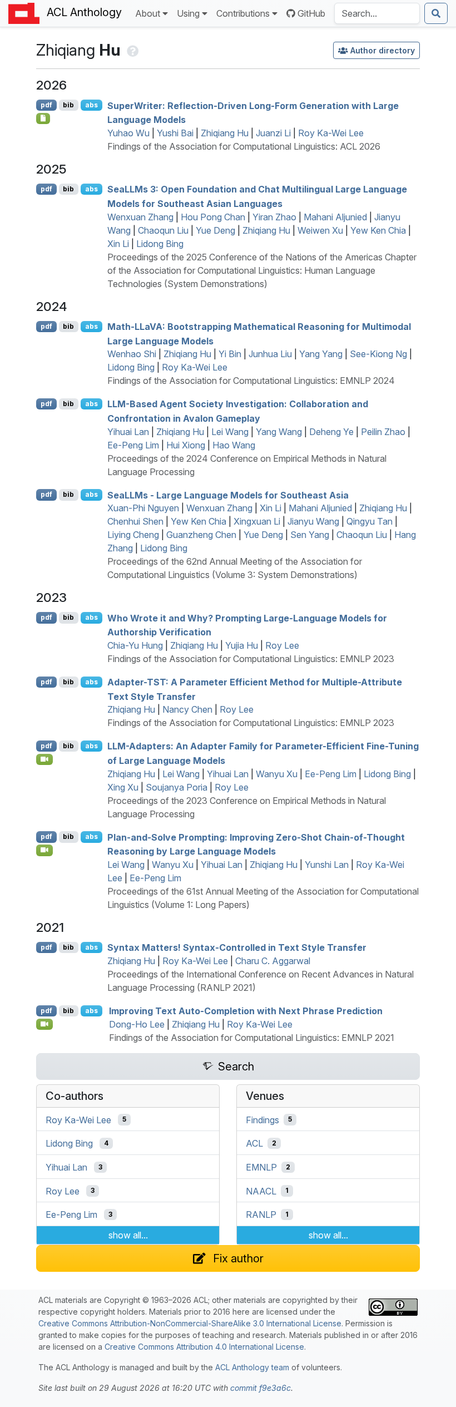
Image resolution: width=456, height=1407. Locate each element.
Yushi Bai (175, 133)
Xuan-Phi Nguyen (143, 508)
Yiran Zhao (274, 217)
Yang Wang (279, 431)
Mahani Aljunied (335, 217)
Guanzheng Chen (201, 534)
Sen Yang (309, 534)
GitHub (311, 13)
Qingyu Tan (369, 521)
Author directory (382, 50)
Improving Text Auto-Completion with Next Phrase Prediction (246, 1010)
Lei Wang (230, 431)
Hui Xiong (185, 445)
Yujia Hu (241, 645)
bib (68, 105)
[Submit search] (436, 13)
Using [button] (188, 13)
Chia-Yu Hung (135, 645)
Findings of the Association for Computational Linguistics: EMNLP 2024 (251, 380)
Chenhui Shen (135, 521)
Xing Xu (122, 787)
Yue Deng (215, 230)
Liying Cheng (133, 534)
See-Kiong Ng (378, 353)
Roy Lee (282, 645)
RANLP (261, 1214)
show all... (128, 1235)
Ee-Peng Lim (133, 445)
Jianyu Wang (313, 521)
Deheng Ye (331, 431)
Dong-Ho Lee (137, 1024)
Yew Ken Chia (378, 230)
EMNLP (261, 1167)
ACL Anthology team (252, 1367)
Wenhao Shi (131, 353)
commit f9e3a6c (260, 1388)
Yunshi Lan (327, 864)
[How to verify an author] (131, 50)
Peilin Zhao (383, 431)
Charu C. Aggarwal (272, 960)
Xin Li (118, 243)
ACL (254, 1143)
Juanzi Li (273, 133)
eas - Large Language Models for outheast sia (228, 494)
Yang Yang (321, 353)
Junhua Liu (270, 353)
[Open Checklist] (43, 118)
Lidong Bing (160, 243)
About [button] (147, 13)
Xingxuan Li (257, 521)
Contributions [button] (243, 13)
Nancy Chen (187, 709)
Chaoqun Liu (163, 230)
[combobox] (377, 13)
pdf (46, 105)
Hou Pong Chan (213, 217)
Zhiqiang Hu (225, 133)
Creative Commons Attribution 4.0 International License (204, 1346)
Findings (262, 1119)
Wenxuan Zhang (140, 217)
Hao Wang (233, 445)
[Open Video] (44, 759)
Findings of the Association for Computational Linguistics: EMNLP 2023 (250, 658)
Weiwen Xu (320, 230)
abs (91, 105)
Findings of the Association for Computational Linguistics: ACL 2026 (243, 146)
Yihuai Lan (128, 431)
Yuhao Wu (128, 133)
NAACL (261, 1190)
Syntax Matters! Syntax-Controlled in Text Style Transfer (236, 947)
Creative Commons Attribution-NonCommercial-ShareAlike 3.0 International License (189, 1323)
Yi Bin (230, 353)
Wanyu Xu (277, 773)
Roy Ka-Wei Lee (331, 133)
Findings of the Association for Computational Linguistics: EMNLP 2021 (251, 1037)
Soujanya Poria (176, 787)
